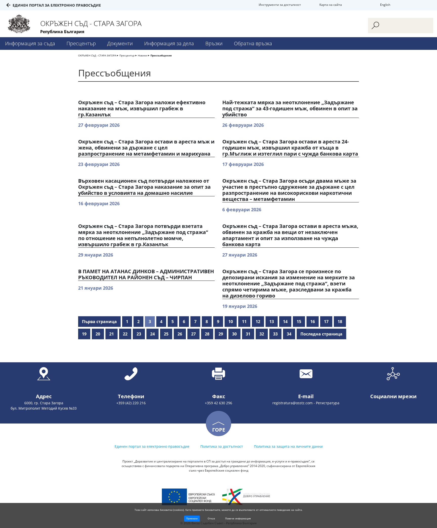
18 (340, 321)
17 (326, 321)
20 (98, 334)
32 (261, 334)
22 (125, 334)
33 (275, 334)
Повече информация (238, 518)
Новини (142, 55)
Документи (120, 43)
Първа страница (99, 321)
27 (193, 334)
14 (285, 321)
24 (152, 334)
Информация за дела (169, 43)
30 (234, 334)
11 (244, 321)
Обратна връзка (253, 43)
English (385, 5)
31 (248, 334)
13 (271, 321)
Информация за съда (30, 43)
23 (139, 334)
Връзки (214, 43)
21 (111, 334)
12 (258, 321)
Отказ (211, 518)
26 (180, 334)
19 (84, 334)
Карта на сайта (330, 5)
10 (230, 321)
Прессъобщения (161, 55)
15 (299, 321)
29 (221, 334)
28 (207, 334)
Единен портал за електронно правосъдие (57, 5)
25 (166, 334)
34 (289, 334)
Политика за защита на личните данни (288, 446)
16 (312, 321)
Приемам (192, 518)
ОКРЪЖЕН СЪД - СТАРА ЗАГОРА (97, 55)
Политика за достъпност (221, 446)
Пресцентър (81, 43)
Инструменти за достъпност (280, 5)
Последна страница (321, 334)
